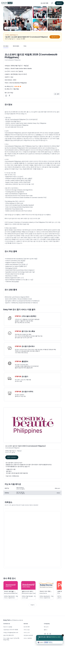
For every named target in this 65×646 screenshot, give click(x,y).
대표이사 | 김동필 (7, 627)
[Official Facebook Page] (9, 95)
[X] (48, 634)
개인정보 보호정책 (28, 635)
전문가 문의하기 (11, 457)
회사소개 (46, 627)
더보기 (32, 605)
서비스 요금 (26, 629)
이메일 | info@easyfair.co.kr (10, 632)
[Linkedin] (50, 634)
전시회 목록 (26, 627)
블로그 (45, 629)
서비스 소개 (26, 632)
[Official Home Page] (6, 95)
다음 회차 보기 (54, 37)
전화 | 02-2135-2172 (8, 635)
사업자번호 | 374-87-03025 (10, 629)
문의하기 (59, 3)
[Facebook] (45, 634)
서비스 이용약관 (28, 638)
